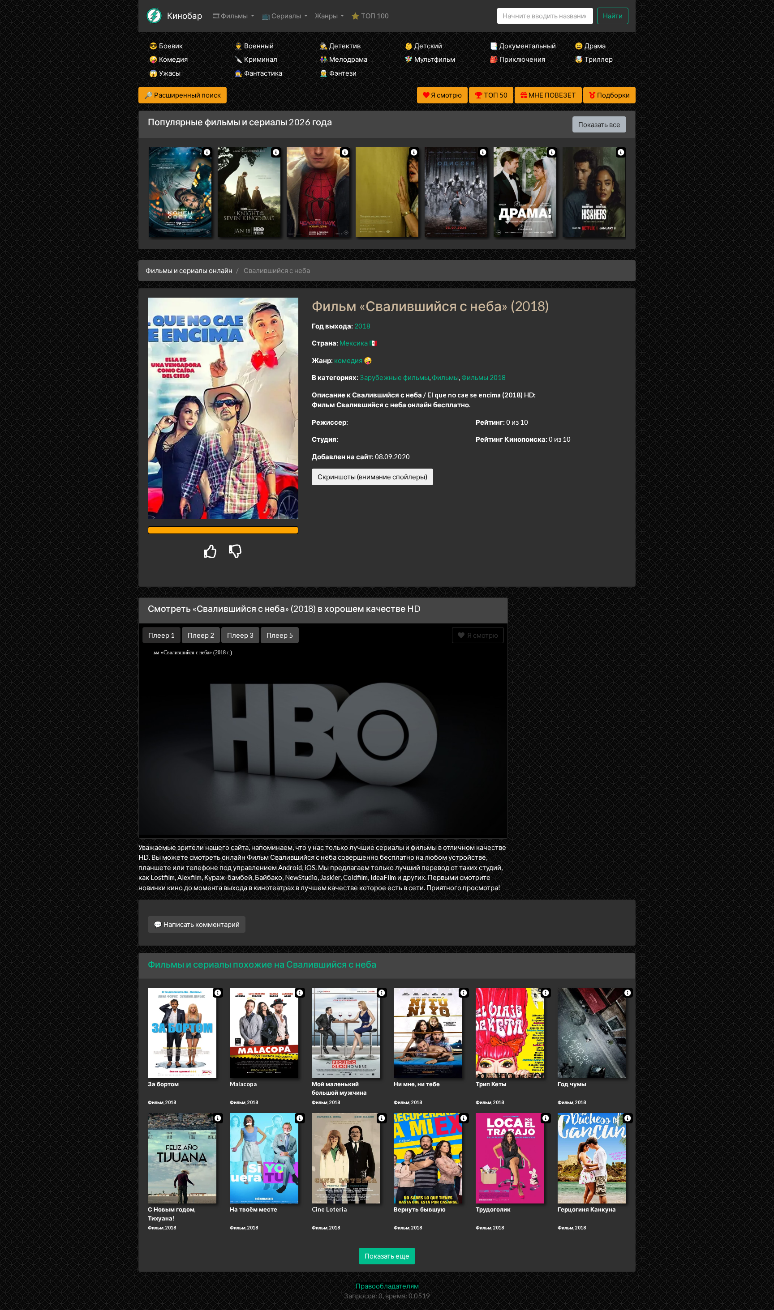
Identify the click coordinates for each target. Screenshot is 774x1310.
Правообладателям (387, 1286)
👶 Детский (423, 46)
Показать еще (387, 1256)
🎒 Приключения (517, 59)
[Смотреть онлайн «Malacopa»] (264, 1032)
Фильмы (445, 377)
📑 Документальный (520, 46)
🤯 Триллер (594, 59)
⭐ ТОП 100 (370, 16)
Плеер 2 (201, 635)
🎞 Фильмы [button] (231, 16)
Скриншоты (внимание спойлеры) (372, 477)
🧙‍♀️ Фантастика (258, 73)
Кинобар (184, 15)
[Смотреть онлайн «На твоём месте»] (264, 1157)
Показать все (599, 124)
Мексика (354, 343)
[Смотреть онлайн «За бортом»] (182, 1032)
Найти (613, 16)
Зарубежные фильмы (394, 377)
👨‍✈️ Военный (254, 46)
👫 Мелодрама (343, 59)
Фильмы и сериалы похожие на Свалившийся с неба (262, 964)
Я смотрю (481, 635)
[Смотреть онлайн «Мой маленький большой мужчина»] (346, 1032)
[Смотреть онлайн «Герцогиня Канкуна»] (592, 1157)
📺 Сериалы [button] (282, 16)
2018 (362, 326)
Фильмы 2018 (483, 377)
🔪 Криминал (255, 59)
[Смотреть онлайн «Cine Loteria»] (346, 1157)
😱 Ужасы (165, 73)
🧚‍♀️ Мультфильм (429, 59)
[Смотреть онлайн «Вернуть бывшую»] (428, 1157)
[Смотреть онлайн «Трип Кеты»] (510, 1032)
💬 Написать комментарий (197, 924)
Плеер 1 (161, 635)
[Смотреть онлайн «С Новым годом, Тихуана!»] (182, 1157)
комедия (348, 360)
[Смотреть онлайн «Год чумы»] (592, 1032)
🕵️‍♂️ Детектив (340, 46)
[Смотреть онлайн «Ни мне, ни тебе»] (428, 1032)
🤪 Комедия (168, 59)
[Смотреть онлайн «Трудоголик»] (510, 1157)
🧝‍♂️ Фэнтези (338, 73)
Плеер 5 (280, 635)
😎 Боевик (166, 46)
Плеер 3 (240, 635)
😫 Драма (590, 46)
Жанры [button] (327, 16)
